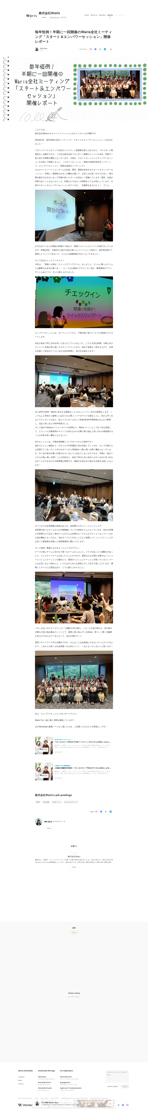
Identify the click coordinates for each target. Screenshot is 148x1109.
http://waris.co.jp (54, 17)
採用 (38, 802)
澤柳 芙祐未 (43, 48)
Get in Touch (113, 1086)
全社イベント (57, 802)
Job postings (119, 15)
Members (102, 15)
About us (94, 15)
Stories (110, 15)
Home (87, 15)
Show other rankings (73, 996)
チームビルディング (71, 802)
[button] (25, 1070)
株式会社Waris (49, 13)
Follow (44, 17)
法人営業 (46, 802)
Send (125, 1086)
